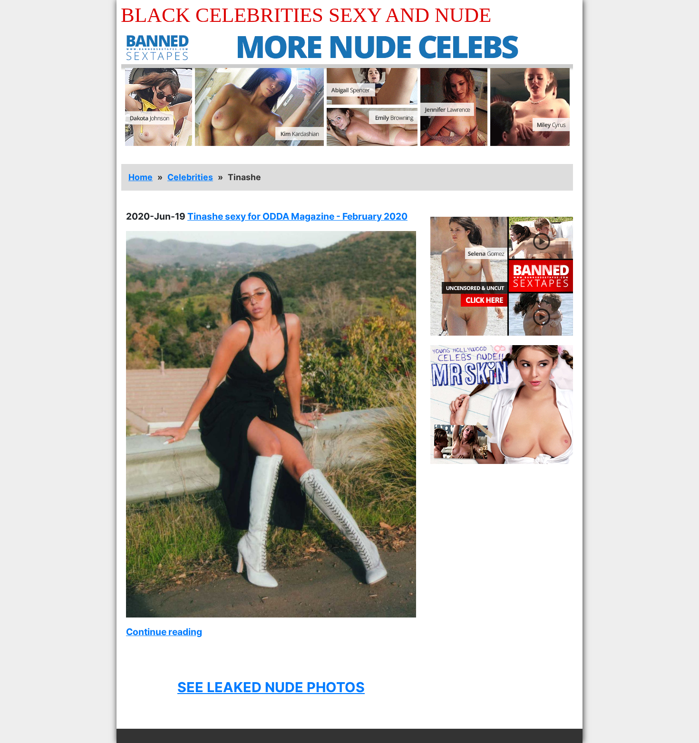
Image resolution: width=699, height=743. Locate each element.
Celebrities (190, 177)
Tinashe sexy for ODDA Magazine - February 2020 (297, 216)
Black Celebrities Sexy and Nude (306, 15)
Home (140, 177)
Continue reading (164, 631)
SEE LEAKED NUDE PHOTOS (271, 687)
